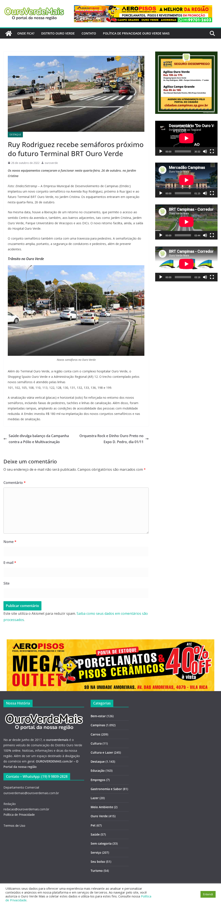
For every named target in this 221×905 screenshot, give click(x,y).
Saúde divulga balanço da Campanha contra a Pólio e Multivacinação (39, 438)
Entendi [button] (208, 894)
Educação (98, 771)
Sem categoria (101, 843)
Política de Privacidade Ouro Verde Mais (136, 33)
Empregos (98, 780)
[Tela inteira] (212, 151)
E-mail (9, 562)
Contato (89, 33)
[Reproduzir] (161, 151)
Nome (9, 541)
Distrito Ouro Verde (58, 33)
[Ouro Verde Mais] (8, 33)
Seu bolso (98, 862)
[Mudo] (205, 151)
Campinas (98, 725)
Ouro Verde (99, 816)
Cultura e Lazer (102, 752)
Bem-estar (98, 716)
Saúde (95, 834)
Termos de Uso (14, 825)
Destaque (15, 134)
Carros (95, 734)
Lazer (95, 798)
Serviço (96, 852)
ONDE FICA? (25, 33)
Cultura (96, 743)
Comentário (14, 482)
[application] (186, 138)
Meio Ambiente (102, 807)
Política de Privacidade (19, 814)
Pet (93, 825)
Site (6, 583)
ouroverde (51, 163)
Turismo (97, 871)
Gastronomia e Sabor (106, 789)
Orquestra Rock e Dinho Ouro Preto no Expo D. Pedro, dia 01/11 (111, 438)
